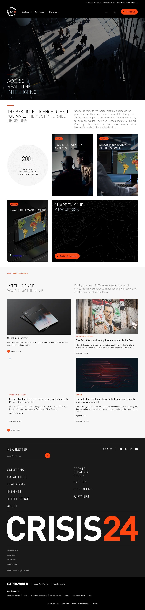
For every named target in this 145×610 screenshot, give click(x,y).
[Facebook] (121, 449)
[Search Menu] (115, 12)
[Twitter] (126, 449)
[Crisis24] (11, 11)
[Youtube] (136, 449)
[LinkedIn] (131, 449)
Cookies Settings (12, 550)
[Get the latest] (47, 455)
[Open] (106, 12)
